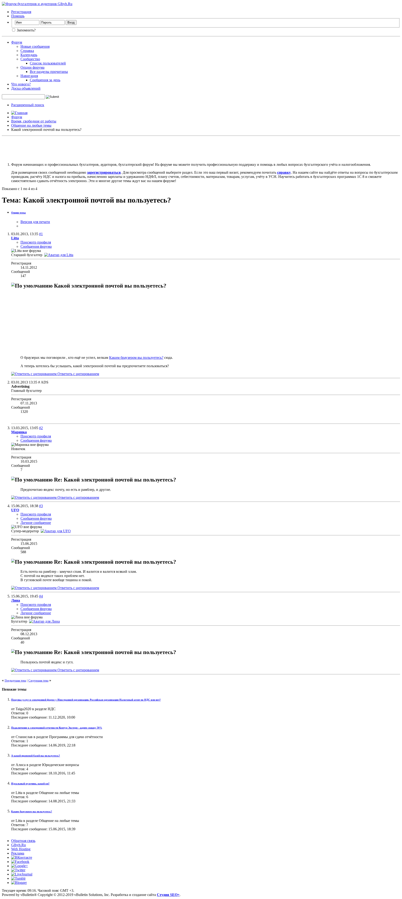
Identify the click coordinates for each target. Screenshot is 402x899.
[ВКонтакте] (21, 857)
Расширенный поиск (27, 105)
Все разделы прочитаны (49, 72)
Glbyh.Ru (18, 845)
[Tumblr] (18, 878)
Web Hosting (20, 849)
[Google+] (19, 866)
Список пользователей (48, 63)
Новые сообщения (35, 46)
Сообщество (30, 59)
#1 (41, 234)
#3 (41, 506)
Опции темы (18, 212)
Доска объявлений (25, 88)
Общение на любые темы (31, 125)
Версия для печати (35, 222)
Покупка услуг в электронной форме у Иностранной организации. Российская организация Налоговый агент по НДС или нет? (86, 699)
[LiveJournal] (21, 874)
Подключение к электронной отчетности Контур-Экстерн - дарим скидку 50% (56, 727)
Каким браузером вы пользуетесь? (136, 358)
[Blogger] (19, 883)
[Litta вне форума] (58, 255)
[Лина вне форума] (44, 621)
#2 (41, 428)
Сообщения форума (36, 246)
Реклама (17, 853)
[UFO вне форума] (56, 531)
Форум (16, 42)
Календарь (28, 55)
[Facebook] (20, 862)
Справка (27, 51)
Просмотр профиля (35, 242)
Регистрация (21, 12)
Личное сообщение (35, 523)
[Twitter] (18, 870)
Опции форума (32, 67)
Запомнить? (26, 30)
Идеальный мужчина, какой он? (30, 783)
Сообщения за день (45, 80)
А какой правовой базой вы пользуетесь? (35, 755)
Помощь (17, 16)
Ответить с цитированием (78, 374)
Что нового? (21, 84)
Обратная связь (23, 841)
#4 (41, 596)
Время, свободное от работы (33, 121)
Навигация (29, 76)
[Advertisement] (201, 148)
